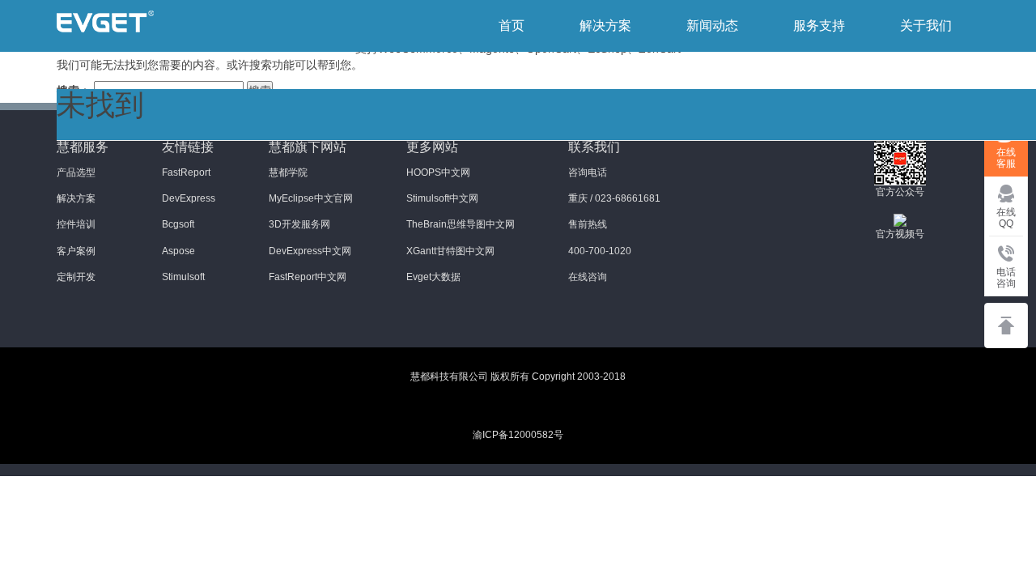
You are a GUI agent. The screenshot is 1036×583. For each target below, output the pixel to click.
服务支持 (819, 25)
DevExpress (188, 198)
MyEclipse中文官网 (311, 198)
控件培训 (76, 224)
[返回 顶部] (1006, 325)
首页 (511, 25)
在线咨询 (587, 277)
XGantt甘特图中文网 (450, 251)
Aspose (178, 251)
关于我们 (926, 25)
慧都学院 (288, 172)
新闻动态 (712, 25)
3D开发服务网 (299, 224)
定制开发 (76, 277)
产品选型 (76, 172)
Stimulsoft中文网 (442, 198)
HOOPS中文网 (438, 172)
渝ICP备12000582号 (518, 434)
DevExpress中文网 (310, 251)
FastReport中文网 (307, 277)
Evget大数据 (433, 277)
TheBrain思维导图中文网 (460, 224)
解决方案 (605, 25)
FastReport (186, 172)
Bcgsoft (178, 224)
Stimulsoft (183, 277)
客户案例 (76, 251)
